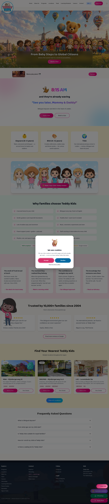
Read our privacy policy (54, 264)
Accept (46, 260)
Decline (63, 260)
